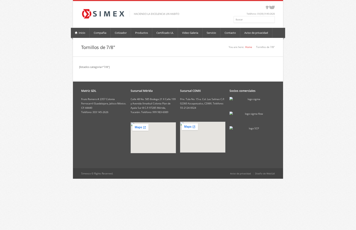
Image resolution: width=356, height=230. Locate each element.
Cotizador (121, 33)
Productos (141, 33)
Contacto (230, 33)
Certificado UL (165, 33)
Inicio (81, 33)
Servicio (211, 33)
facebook (267, 7)
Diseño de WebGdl (265, 173)
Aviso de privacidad (256, 33)
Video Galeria (190, 33)
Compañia (100, 33)
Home (248, 47)
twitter (272, 7)
